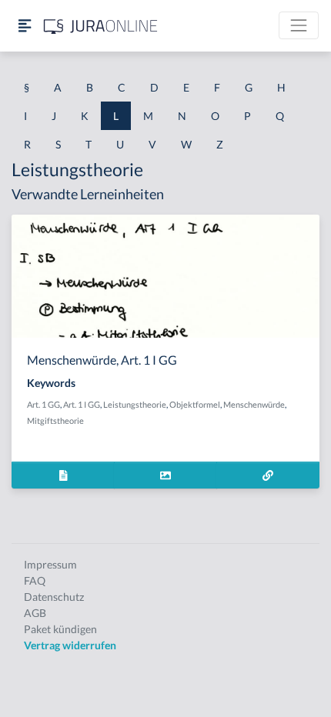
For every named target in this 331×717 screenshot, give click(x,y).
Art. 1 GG (43, 404)
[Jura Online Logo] (101, 25)
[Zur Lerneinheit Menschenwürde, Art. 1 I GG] (267, 475)
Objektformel (194, 404)
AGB (35, 612)
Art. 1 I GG (81, 404)
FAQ (34, 580)
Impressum (50, 564)
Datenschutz (54, 596)
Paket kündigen (60, 628)
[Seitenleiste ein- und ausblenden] (24, 25)
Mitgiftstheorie (55, 420)
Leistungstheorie (134, 404)
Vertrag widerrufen (70, 645)
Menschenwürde (254, 404)
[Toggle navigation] (299, 25)
